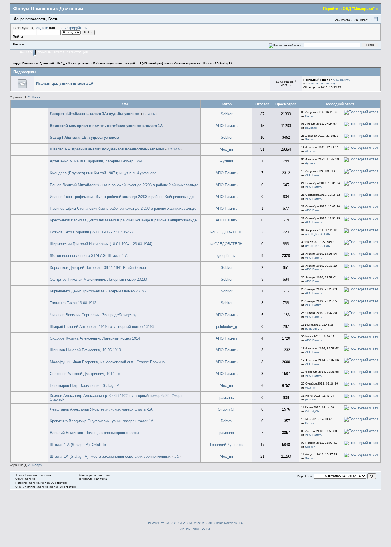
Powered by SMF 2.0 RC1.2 (166, 522)
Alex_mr (226, 149)
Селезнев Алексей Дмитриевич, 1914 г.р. (85, 374)
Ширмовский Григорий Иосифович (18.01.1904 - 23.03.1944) (101, 244)
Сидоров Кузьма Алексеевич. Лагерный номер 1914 (95, 338)
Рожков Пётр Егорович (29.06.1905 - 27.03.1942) (91, 232)
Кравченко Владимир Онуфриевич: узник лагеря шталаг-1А (101, 421)
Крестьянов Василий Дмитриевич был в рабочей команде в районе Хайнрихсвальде (123, 220)
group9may (226, 255)
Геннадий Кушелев (226, 445)
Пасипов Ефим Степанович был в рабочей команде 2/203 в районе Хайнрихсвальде (123, 208)
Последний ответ (340, 104)
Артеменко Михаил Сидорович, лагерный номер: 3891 (97, 161)
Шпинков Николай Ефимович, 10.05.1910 (85, 350)
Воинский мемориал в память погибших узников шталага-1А (106, 126)
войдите (41, 28)
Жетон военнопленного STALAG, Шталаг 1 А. (89, 255)
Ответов (262, 104)
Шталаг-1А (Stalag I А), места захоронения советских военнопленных (110, 456)
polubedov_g (226, 326)
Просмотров (285, 104)
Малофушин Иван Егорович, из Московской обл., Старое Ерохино (107, 362)
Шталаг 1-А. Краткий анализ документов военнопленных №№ (107, 149)
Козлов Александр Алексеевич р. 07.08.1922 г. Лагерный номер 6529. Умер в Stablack (116, 397)
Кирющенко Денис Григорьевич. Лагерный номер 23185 (98, 291)
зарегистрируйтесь (71, 28)
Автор (226, 104)
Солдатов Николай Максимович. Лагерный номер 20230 (98, 279)
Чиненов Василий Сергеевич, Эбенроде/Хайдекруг (94, 315)
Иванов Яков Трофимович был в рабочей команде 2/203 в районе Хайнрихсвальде (122, 197)
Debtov (226, 421)
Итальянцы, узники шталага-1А (64, 83)
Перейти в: (305, 476)
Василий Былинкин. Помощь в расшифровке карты (94, 433)
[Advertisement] (195, 503)
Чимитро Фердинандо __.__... (327, 83)
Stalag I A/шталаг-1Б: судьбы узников (84, 137)
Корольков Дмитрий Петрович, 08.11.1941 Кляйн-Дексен (98, 267)
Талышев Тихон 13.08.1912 (73, 303)
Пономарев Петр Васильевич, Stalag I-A (84, 385)
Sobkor (226, 114)
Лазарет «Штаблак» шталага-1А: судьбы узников (94, 114)
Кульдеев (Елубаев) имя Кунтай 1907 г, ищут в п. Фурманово (103, 173)
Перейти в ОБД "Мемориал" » (350, 9)
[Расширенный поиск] (285, 44)
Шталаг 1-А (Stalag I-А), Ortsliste (78, 445)
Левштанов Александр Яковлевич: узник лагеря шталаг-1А (101, 409)
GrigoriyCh (226, 409)
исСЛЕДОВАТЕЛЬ (226, 232)
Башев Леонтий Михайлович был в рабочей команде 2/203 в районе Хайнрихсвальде (124, 185)
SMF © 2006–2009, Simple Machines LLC (215, 522)
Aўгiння (226, 161)
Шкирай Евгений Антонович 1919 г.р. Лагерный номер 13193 (102, 326)
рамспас (311, 127)
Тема (124, 104)
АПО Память (341, 79)
